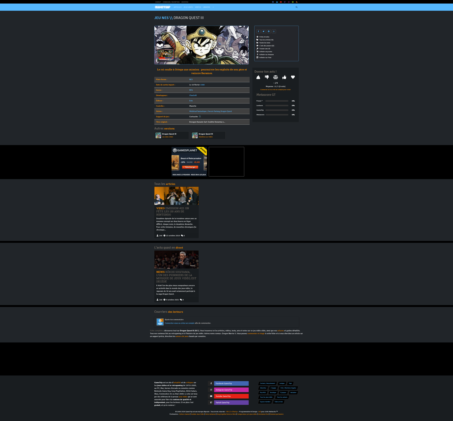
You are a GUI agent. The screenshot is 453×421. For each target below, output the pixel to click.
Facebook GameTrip (224, 383)
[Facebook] (273, 2)
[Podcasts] (293, 2)
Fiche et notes (264, 37)
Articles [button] (178, 7)
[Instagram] (289, 2)
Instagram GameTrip (224, 390)
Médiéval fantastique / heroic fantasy (204, 111)
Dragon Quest (226, 111)
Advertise (184, 2)
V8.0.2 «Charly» (232, 412)
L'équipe (273, 388)
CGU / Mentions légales (288, 388)
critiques (189, 382)
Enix (191, 101)
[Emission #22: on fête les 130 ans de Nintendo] (176, 196)
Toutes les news (264, 43)
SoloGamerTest (263, 414)
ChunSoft (193, 95)
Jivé (259, 412)
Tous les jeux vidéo (266, 397)
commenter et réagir (256, 333)
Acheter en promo (265, 52)
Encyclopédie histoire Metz (226, 414)
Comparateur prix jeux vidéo (247, 414)
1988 (202, 85)
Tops (290, 383)
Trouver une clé (264, 49)
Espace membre (265, 402)
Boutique (273, 393)
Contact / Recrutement (267, 383)
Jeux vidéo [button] (188, 7)
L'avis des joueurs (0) (266, 46)
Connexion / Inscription (171, 2)
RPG (191, 90)
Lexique (282, 383)
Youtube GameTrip (223, 396)
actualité (177, 382)
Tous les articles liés (266, 40)
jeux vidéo (183, 397)
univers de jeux (182, 336)
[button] (213, 7)
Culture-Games (184, 414)
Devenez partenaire (276, 414)
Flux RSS (263, 393)
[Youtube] (281, 2)
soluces (280, 330)
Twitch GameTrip (222, 402)
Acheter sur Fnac (265, 57)
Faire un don (279, 402)
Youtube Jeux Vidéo (197, 414)
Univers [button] (206, 7)
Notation (293, 393)
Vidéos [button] (198, 7)
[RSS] (297, 2)
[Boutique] (277, 2)
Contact (158, 2)
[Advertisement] (263, 161)
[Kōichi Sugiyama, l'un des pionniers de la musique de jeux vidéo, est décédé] (176, 260)
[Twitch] (285, 2)
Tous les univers (282, 397)
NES (191, 79)
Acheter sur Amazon (266, 55)
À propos (283, 393)
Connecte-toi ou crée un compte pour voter (275, 90)
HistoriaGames (210, 414)
